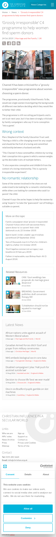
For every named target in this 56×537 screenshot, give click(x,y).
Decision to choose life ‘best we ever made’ (28, 379)
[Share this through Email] (14, 43)
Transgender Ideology (23, 361)
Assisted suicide (23, 373)
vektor (12, 535)
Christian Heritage (22, 351)
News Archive (8, 440)
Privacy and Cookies (27, 443)
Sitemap (5, 446)
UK (40, 38)
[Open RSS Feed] (18, 43)
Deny (28, 527)
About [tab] (46, 474)
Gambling (21, 395)
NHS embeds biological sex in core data (26, 357)
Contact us (22, 440)
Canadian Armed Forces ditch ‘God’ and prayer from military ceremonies (26, 347)
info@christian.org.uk (17, 460)
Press (4, 443)
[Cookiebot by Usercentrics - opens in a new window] (40, 466)
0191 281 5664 (12, 457)
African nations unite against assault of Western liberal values (26, 334)
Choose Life (21, 382)
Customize (26, 518)
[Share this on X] (4, 43)
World (37, 339)
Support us (22, 436)
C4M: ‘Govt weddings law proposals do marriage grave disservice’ (35, 280)
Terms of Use (23, 446)
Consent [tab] (10, 474)
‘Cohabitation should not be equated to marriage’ (35, 307)
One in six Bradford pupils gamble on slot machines (27, 390)
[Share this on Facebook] (9, 43)
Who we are (7, 433)
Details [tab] (28, 474)
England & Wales (40, 361)
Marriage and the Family (26, 38)
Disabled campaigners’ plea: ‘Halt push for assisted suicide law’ (27, 369)
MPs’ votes (7, 436)
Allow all (28, 508)
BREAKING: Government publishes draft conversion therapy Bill (34, 294)
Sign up (21, 433)
